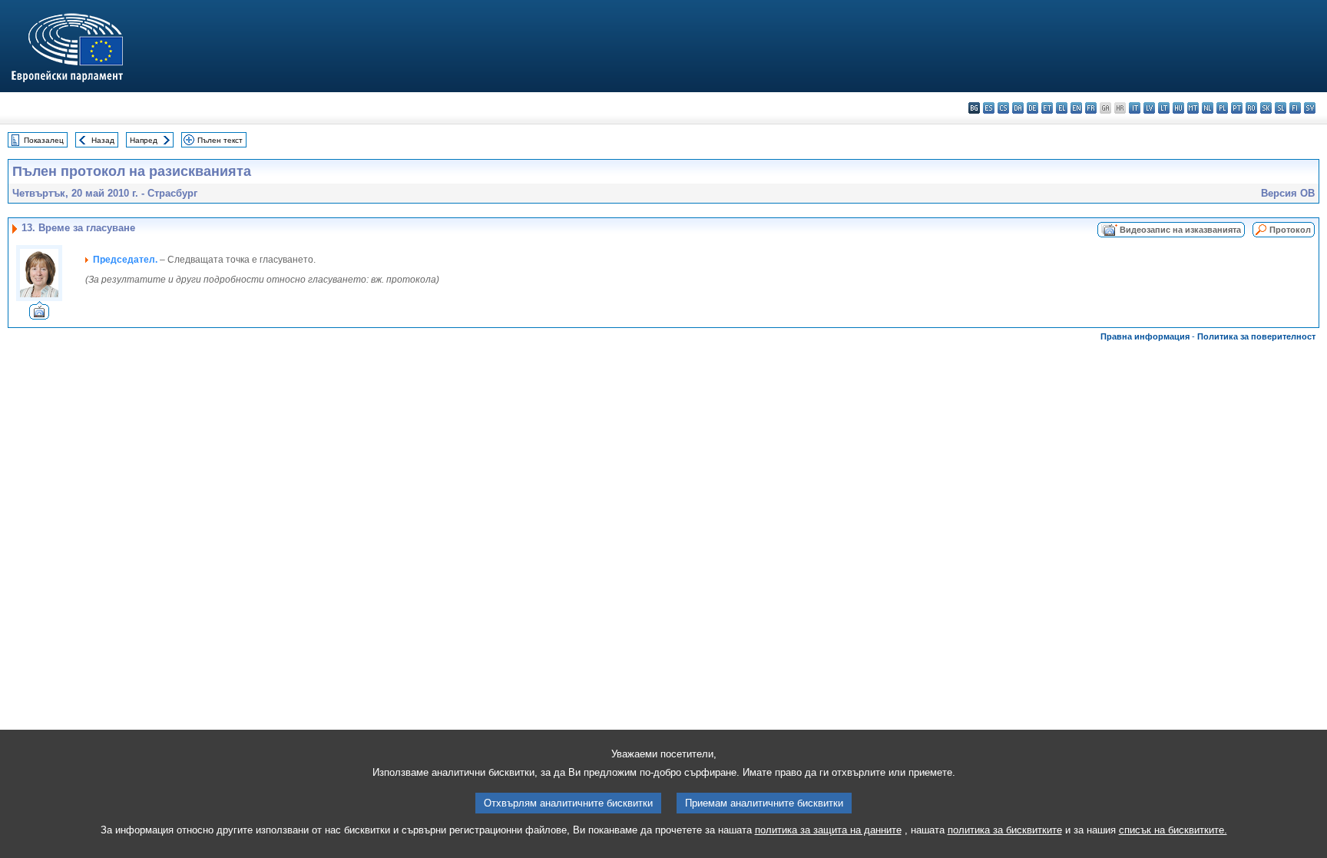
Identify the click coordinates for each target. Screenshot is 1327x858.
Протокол (1290, 229)
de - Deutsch (1032, 108)
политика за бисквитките (1005, 830)
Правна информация (1145, 336)
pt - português (1237, 108)
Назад (102, 140)
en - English (1076, 108)
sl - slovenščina (1280, 108)
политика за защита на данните (828, 830)
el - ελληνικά (1061, 108)
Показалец (44, 140)
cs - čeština (1003, 108)
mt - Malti (1193, 108)
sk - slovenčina (1266, 108)
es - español (988, 108)
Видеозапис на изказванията (1180, 229)
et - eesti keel (1047, 108)
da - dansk (1018, 108)
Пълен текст (220, 140)
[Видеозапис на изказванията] (39, 315)
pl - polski (1222, 108)
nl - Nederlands (1207, 108)
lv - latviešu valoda (1149, 108)
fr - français (1091, 108)
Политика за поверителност (1256, 336)
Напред (143, 140)
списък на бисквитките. (1173, 830)
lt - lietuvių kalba (1164, 108)
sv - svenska (1309, 108)
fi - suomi (1295, 108)
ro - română (1251, 108)
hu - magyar (1178, 108)
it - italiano (1134, 108)
